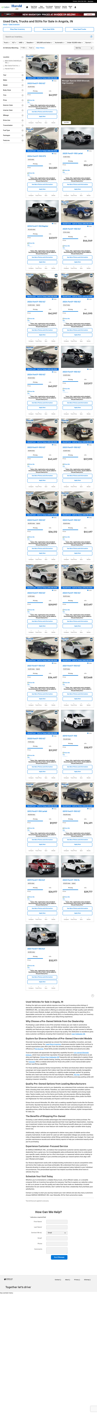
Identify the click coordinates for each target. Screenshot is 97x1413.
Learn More (67, 123)
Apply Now (42, 116)
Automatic (60, 43)
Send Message (59, 1257)
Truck (7, 43)
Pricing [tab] (35, 91)
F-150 (23, 48)
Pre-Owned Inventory (49, 7)
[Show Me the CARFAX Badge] (30, 174)
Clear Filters (40, 48)
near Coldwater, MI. (78, 1034)
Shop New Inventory (17, 29)
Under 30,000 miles (75, 43)
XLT (14, 43)
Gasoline (30, 43)
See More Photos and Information (42, 111)
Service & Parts (64, 7)
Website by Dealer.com (8, 1279)
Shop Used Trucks (79, 29)
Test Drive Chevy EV (34, 7)
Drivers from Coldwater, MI (49, 1057)
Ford (30, 48)
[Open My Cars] (75, 7)
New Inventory (41, 7)
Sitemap (86, 1279)
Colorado (32, 1062)
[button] (42, 87)
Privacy (76, 1279)
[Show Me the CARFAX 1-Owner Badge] (30, 101)
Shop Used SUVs (48, 29)
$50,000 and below (44, 43)
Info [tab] (50, 91)
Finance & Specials (57, 7)
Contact (57, 1279)
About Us (70, 7)
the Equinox (39, 1049)
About (67, 1279)
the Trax (77, 1075)
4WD (21, 43)
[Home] (5, 7)
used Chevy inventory (53, 1044)
